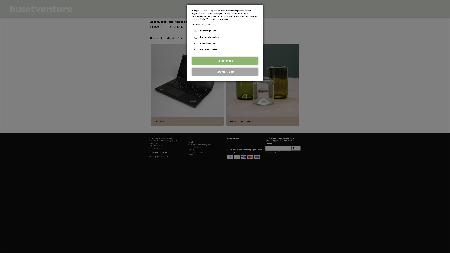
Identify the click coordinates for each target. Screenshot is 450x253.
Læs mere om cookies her (202, 25)
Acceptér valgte (225, 71)
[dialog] (225, 126)
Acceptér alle (225, 60)
